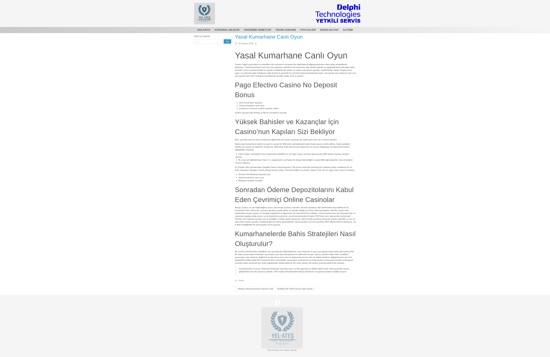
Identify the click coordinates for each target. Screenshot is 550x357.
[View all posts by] (256, 43)
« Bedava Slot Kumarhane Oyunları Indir (255, 289)
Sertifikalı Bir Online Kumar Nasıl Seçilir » (295, 289)
